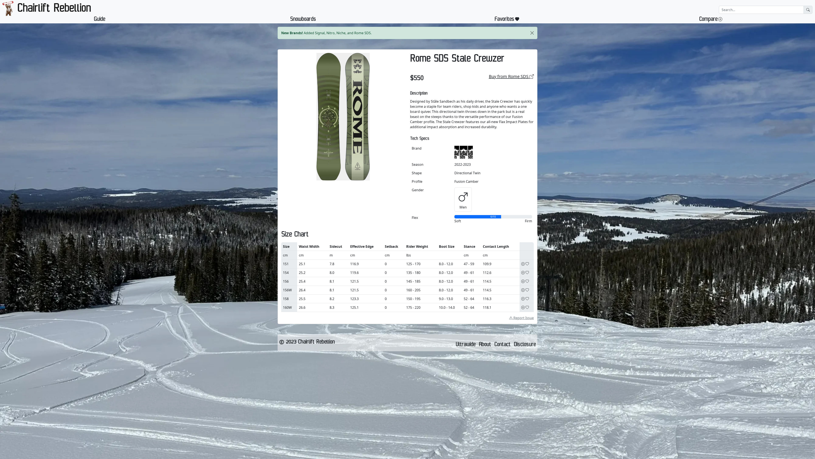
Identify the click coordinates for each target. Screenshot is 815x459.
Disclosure (525, 345)
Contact (502, 345)
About (485, 345)
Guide (99, 20)
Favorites (504, 20)
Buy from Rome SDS (509, 76)
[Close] (532, 33)
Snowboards (303, 20)
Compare (708, 20)
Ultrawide (465, 345)
